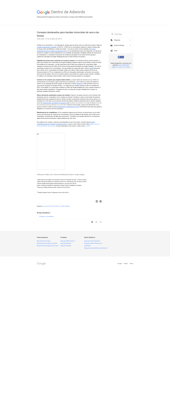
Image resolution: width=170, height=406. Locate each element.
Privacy (126, 263)
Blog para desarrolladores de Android (95, 248)
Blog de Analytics (66, 245)
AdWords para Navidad (48, 126)
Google (120, 263)
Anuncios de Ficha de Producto (51, 206)
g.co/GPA (87, 126)
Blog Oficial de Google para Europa (47, 245)
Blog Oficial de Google (43, 241)
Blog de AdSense (66, 243)
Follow (122, 57)
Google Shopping (65, 206)
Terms (131, 263)
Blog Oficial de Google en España (47, 243)
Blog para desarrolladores (92, 241)
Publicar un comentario (46, 216)
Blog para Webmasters (68, 241)
